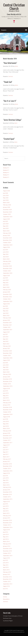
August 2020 (6, 360)
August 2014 (6, 529)
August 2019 (6, 388)
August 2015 (6, 501)
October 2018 (7, 412)
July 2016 (5, 475)
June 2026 (6, 195)
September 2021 (7, 329)
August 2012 (6, 586)
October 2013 (7, 553)
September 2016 (7, 471)
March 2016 (6, 485)
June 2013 (6, 562)
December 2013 (7, 548)
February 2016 (7, 487)
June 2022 (6, 308)
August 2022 (6, 303)
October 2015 (7, 497)
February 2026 (7, 205)
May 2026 (5, 198)
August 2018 (6, 416)
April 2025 (6, 228)
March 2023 (6, 287)
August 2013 (6, 558)
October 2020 (7, 355)
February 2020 (7, 374)
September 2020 (7, 358)
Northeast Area (7, 618)
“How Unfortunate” (10, 62)
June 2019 (6, 393)
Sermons (10, 76)
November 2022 (7, 296)
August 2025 (6, 219)
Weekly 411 (6, 168)
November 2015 (7, 494)
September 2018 (7, 414)
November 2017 (7, 438)
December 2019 (7, 379)
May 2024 (5, 254)
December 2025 (7, 209)
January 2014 (6, 546)
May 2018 (5, 424)
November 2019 (7, 381)
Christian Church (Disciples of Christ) (12, 616)
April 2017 (6, 454)
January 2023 (6, 292)
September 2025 (7, 216)
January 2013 (6, 574)
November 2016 (7, 466)
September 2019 (7, 386)
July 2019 (5, 391)
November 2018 (7, 409)
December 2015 (7, 492)
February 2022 (7, 318)
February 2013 (7, 572)
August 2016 (6, 473)
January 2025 (6, 235)
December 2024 (7, 238)
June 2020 (6, 365)
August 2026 (6, 190)
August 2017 (6, 445)
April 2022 (6, 313)
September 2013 (7, 555)
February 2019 (7, 402)
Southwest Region (8, 620)
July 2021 (5, 334)
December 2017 (7, 435)
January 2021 (6, 348)
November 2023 (7, 268)
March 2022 (6, 315)
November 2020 (7, 353)
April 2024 (6, 256)
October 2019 (7, 384)
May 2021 (5, 339)
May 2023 (5, 282)
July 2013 (5, 560)
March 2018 (6, 428)
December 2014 (7, 520)
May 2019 (5, 395)
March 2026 (6, 202)
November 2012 (7, 579)
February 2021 (7, 346)
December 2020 (7, 351)
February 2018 (7, 431)
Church (5, 632)
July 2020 (5, 362)
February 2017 (7, 459)
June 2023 (6, 280)
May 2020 (5, 367)
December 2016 (7, 464)
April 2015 (6, 511)
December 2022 (7, 294)
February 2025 (7, 233)
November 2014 (7, 522)
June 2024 (6, 252)
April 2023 (6, 285)
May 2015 (5, 508)
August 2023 (6, 275)
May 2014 (5, 537)
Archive (5, 597)
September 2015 (7, 499)
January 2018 (6, 433)
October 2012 (7, 581)
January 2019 (6, 405)
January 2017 (6, 461)
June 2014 (6, 534)
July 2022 (5, 306)
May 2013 (5, 565)
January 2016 (6, 489)
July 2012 (5, 588)
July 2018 (5, 419)
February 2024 (7, 261)
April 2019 (6, 398)
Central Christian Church (14, 6)
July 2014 (5, 532)
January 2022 (6, 320)
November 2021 (7, 325)
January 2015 (6, 518)
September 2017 (7, 442)
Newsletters (6, 599)
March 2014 (6, 541)
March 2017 (6, 457)
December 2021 (7, 322)
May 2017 (5, 452)
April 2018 (6, 426)
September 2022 (7, 301)
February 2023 (7, 289)
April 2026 (6, 200)
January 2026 (6, 207)
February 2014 (7, 544)
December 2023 (7, 266)
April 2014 (6, 539)
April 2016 (6, 482)
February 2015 (7, 515)
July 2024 (5, 249)
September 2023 (7, 273)
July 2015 (5, 504)
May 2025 (5, 226)
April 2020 (6, 369)
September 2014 (7, 527)
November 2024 (7, 240)
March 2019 (6, 400)
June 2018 (6, 421)
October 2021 (7, 327)
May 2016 (5, 480)
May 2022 (5, 311)
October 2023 (7, 271)
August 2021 (6, 332)
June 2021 (6, 336)
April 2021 (6, 341)
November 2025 (7, 212)
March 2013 (6, 570)
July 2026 (5, 193)
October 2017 (7, 440)
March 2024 (6, 259)
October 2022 (7, 299)
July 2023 (5, 278)
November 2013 (7, 551)
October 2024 (7, 242)
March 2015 (6, 513)
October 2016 (7, 468)
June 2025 (6, 223)
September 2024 (7, 245)
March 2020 (6, 372)
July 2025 (5, 221)
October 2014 (7, 525)
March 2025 (6, 231)
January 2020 (6, 376)
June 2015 (6, 506)
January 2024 (6, 263)
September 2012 (7, 584)
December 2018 (7, 407)
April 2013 (6, 567)
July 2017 (5, 447)
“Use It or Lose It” (9, 100)
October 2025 (7, 214)
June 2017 (6, 449)
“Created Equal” (9, 138)
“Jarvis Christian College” (12, 119)
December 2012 (7, 577)
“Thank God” (7, 81)
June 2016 (6, 478)
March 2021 (6, 344)
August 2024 (6, 247)
